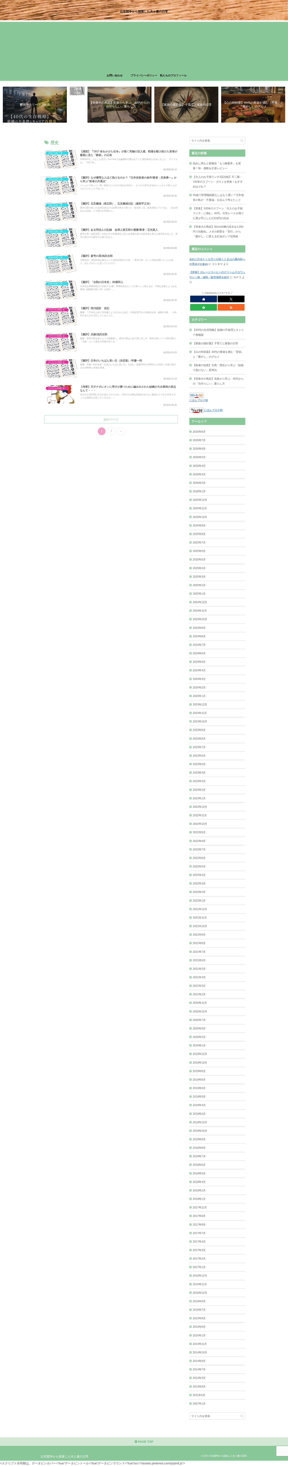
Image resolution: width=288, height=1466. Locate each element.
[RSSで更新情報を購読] (231, 307)
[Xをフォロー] (231, 299)
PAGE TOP (145, 1441)
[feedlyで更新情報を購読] (203, 307)
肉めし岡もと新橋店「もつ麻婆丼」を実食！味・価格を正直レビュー (217, 166)
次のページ (111, 419)
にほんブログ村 (198, 400)
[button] (242, 140)
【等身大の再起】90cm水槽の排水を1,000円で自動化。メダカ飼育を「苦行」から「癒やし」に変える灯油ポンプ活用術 (218, 231)
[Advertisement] (144, 45)
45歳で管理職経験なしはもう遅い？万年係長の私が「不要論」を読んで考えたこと (218, 197)
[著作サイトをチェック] (203, 299)
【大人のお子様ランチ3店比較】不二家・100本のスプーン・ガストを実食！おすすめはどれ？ (218, 181)
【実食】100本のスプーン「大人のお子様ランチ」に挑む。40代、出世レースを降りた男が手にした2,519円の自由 (218, 213)
